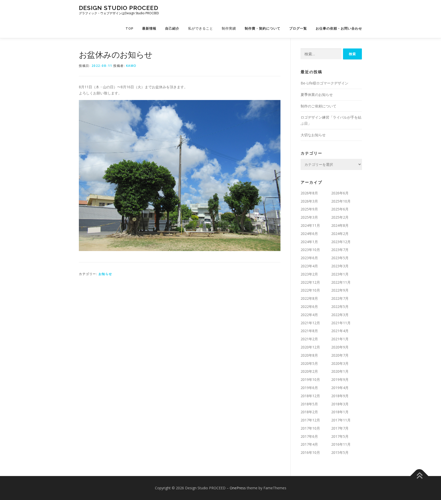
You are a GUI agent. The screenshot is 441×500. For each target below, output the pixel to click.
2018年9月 (340, 395)
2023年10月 (310, 249)
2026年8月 (309, 193)
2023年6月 (309, 257)
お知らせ (105, 274)
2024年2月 (340, 233)
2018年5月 (309, 404)
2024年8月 (340, 225)
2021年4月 (340, 330)
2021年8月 (309, 330)
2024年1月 (309, 241)
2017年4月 (309, 444)
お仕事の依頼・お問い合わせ (339, 28)
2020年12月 (310, 347)
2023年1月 (340, 274)
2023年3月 (340, 266)
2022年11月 (341, 282)
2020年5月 (309, 363)
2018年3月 (340, 404)
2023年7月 (340, 249)
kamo (131, 66)
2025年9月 (309, 209)
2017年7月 (340, 428)
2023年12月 (341, 241)
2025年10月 (341, 201)
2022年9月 (340, 290)
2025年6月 (340, 209)
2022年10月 (310, 290)
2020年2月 (309, 371)
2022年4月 (309, 314)
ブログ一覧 (298, 28)
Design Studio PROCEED (118, 7)
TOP (129, 28)
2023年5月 (340, 257)
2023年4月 (309, 266)
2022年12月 (310, 282)
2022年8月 (309, 298)
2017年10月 (310, 428)
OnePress (238, 487)
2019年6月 (309, 387)
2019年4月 (340, 387)
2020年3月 (340, 363)
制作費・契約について (262, 28)
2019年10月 (310, 379)
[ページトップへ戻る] (419, 476)
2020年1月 (340, 371)
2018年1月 (340, 411)
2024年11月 (310, 225)
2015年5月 (340, 452)
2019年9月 (340, 379)
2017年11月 (341, 420)
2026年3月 (309, 201)
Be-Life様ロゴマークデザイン (324, 83)
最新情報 (149, 28)
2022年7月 (340, 298)
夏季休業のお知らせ (317, 94)
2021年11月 (341, 322)
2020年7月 (340, 355)
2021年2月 (309, 338)
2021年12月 (310, 322)
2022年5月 (340, 306)
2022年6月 (309, 306)
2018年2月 (309, 411)
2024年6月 (309, 233)
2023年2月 (309, 274)
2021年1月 (340, 338)
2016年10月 (310, 452)
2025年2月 (340, 217)
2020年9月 (340, 347)
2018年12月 (310, 395)
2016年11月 (341, 444)
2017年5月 (340, 436)
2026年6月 (340, 193)
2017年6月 (309, 436)
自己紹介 (172, 28)
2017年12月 (310, 420)
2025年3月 (309, 217)
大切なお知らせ (313, 134)
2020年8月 (309, 355)
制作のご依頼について (318, 106)
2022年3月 (340, 314)
